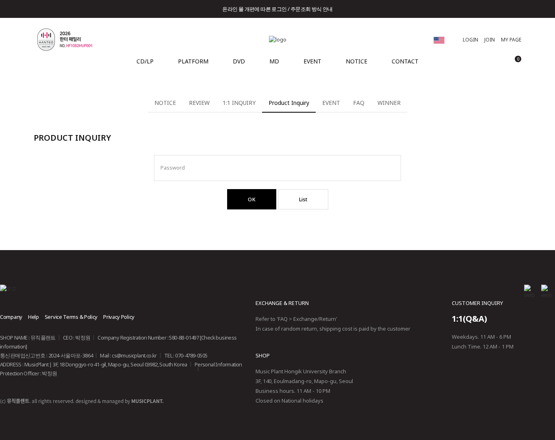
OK (252, 199)
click (439, 40)
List (303, 199)
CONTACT (405, 61)
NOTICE (356, 61)
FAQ (358, 103)
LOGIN (470, 39)
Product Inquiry (289, 103)
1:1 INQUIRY (239, 103)
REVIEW (199, 103)
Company (11, 316)
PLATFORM (193, 61)
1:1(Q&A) (469, 318)
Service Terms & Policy (71, 316)
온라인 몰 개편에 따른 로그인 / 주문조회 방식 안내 (277, 9)
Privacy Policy (118, 316)
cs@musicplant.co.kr (134, 355)
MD (274, 61)
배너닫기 (536, 9)
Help (33, 316)
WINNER (389, 103)
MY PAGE (511, 39)
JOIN (489, 39)
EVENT (312, 61)
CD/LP (145, 61)
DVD (239, 61)
